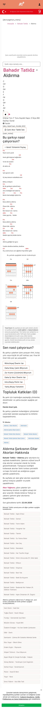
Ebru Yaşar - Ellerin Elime (13, 642)
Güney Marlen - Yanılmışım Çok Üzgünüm (18, 662)
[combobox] (21, 64)
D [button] (3, 86)
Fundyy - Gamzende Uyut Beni (14, 618)
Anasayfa (10, 24)
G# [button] (4, 103)
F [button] (3, 95)
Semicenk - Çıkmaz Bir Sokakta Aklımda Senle (20, 637)
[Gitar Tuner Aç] (4, 4)
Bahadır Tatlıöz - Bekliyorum (14, 582)
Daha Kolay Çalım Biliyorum (16, 368)
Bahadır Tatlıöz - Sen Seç (13, 543)
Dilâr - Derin (8, 632)
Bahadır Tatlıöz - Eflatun (12, 563)
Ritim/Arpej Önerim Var (14, 363)
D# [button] (4, 89)
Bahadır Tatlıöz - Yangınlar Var (14, 528)
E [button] (3, 92)
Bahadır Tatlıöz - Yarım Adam (14, 524)
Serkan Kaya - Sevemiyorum (14, 667)
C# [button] (4, 84)
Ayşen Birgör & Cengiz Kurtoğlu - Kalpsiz (18, 657)
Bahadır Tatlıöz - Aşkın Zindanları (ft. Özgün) (19, 594)
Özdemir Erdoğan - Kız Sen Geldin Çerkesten (20, 628)
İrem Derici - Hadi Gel (11, 608)
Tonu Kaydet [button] (20, 118)
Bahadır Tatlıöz (22, 24)
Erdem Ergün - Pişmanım (12, 647)
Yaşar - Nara (8, 677)
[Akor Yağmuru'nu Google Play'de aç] (9, 114)
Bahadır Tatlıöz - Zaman (12, 519)
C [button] (3, 81)
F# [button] (4, 97)
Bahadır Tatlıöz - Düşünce (13, 568)
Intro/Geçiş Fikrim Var (14, 382)
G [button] (3, 100)
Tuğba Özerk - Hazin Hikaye (14, 613)
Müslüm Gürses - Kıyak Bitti (13, 623)
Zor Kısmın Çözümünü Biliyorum (18, 373)
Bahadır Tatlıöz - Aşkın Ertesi (14, 514)
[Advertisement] (21, 40)
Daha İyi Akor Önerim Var (15, 377)
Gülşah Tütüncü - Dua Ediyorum (15, 652)
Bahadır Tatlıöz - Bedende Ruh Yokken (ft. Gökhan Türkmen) (19, 589)
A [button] (3, 105)
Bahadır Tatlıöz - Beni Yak (13, 573)
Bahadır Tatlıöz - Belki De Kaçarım (16, 578)
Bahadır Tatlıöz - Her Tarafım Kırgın (16, 553)
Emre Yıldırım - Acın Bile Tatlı (14, 681)
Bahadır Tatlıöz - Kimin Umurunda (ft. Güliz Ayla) (21, 558)
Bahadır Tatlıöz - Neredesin (13, 548)
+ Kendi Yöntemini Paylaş (15, 147)
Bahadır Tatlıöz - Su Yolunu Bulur (15, 538)
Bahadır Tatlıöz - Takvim (12, 533)
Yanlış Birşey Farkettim (14, 387)
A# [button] (4, 108)
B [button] (3, 111)
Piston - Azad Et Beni (11, 672)
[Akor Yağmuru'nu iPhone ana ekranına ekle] (5, 114)
